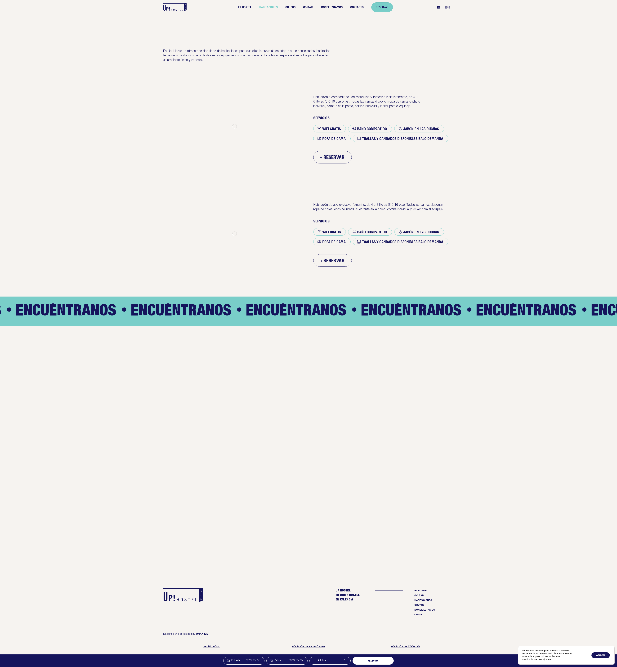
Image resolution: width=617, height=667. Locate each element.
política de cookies (405, 646)
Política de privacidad (308, 646)
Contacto (357, 7)
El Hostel (245, 7)
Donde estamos (331, 7)
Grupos (290, 7)
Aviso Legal (211, 646)
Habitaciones (268, 7)
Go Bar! (308, 7)
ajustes (547, 659)
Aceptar (600, 655)
